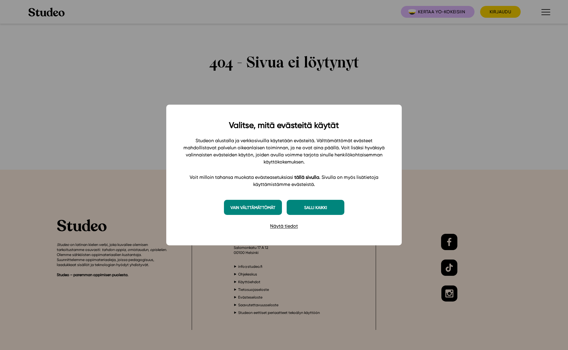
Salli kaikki (315, 207)
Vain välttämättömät (252, 207)
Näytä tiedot (284, 226)
